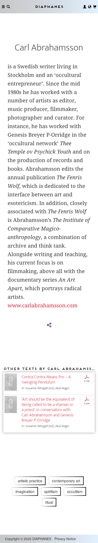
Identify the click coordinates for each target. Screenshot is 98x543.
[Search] (8, 6)
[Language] (89, 6)
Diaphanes (49, 7)
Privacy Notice (65, 538)
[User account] (84, 6)
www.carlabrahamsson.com (43, 305)
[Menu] (3, 6)
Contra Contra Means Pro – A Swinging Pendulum (46, 379)
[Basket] (94, 6)
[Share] (49, 325)
